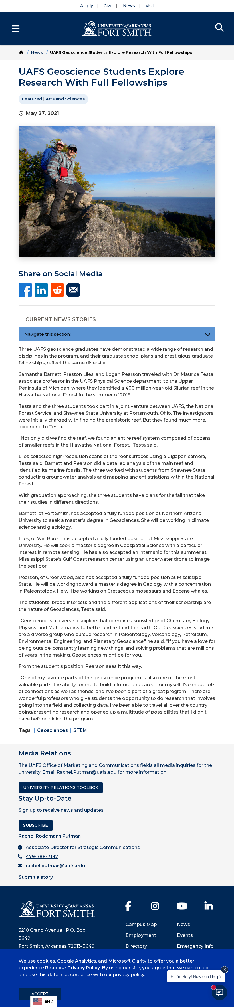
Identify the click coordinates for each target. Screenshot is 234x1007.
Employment (141, 935)
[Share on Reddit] (57, 289)
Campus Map (141, 924)
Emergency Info (195, 946)
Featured (32, 99)
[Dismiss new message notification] (224, 969)
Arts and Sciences (65, 99)
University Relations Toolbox (60, 787)
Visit (150, 5)
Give (108, 5)
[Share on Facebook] (25, 289)
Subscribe (35, 825)
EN (47, 1001)
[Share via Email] (73, 289)
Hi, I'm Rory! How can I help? (196, 976)
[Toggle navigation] (207, 334)
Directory (136, 946)
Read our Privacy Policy (72, 967)
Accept (40, 993)
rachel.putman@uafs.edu (55, 865)
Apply (86, 5)
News (129, 5)
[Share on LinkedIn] (41, 289)
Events (185, 935)
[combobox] (43, 1001)
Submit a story (36, 877)
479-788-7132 (42, 856)
